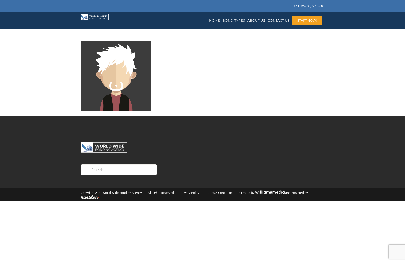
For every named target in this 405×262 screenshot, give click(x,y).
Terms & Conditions (219, 192)
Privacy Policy (189, 192)
